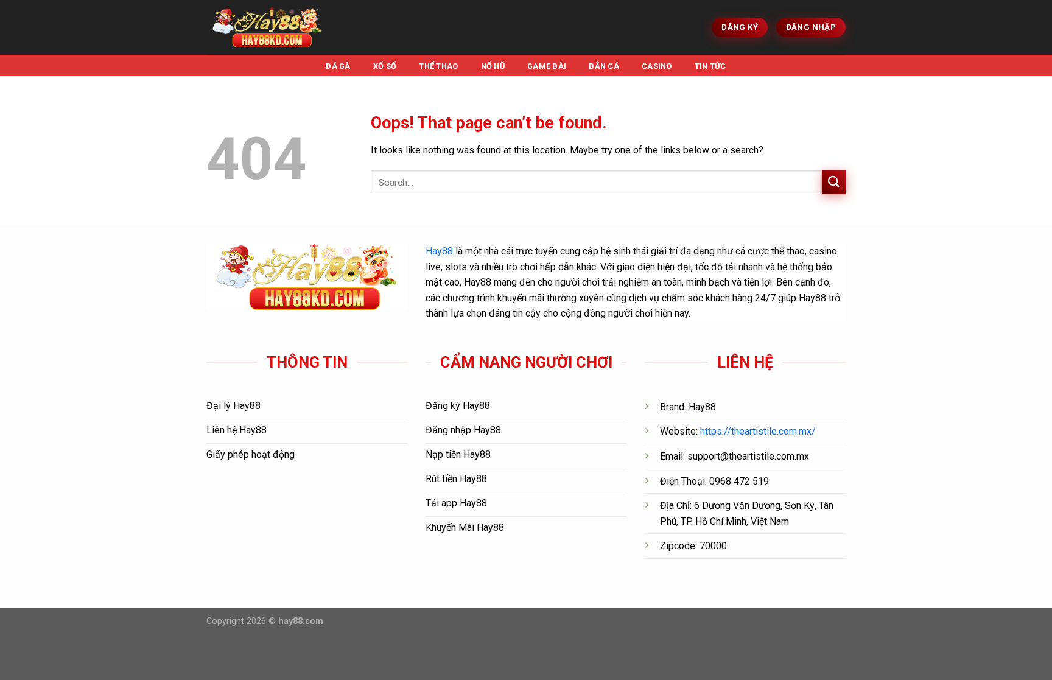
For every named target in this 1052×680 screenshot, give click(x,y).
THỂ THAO (438, 66)
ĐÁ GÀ (338, 66)
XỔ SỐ (384, 66)
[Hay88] (267, 27)
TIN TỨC (710, 66)
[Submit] (834, 182)
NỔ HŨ (493, 66)
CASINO (657, 66)
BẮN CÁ (604, 66)
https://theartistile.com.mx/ (758, 431)
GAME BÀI (546, 66)
